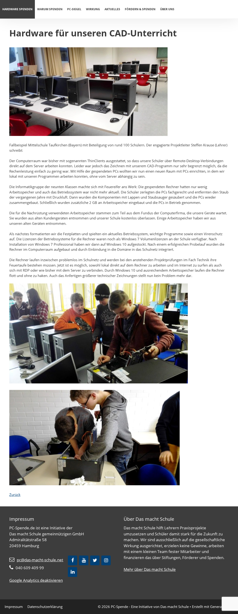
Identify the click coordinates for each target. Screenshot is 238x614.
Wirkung (93, 9)
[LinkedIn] (72, 572)
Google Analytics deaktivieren (36, 580)
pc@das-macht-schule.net (40, 560)
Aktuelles (112, 9)
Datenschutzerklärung (45, 606)
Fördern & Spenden (140, 9)
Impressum (14, 606)
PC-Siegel (74, 9)
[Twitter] (94, 560)
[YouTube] (83, 560)
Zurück (14, 494)
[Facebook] (72, 560)
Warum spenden (50, 9)
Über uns (167, 9)
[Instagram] (106, 560)
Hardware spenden (17, 9)
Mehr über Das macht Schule (150, 569)
